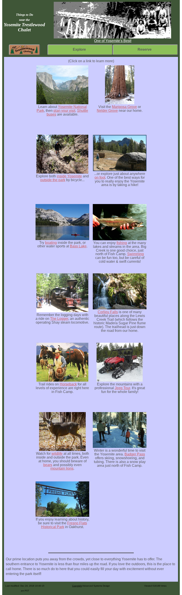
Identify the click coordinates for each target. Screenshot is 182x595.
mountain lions (61, 468)
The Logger (59, 319)
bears (47, 465)
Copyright (77, 586)
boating (51, 242)
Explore (79, 49)
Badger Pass (135, 454)
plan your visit (64, 110)
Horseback (68, 384)
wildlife (57, 453)
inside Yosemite (69, 176)
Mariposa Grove (124, 107)
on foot (100, 177)
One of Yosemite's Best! (112, 41)
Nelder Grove (107, 110)
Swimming (135, 254)
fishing (122, 243)
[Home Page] (24, 49)
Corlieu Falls (108, 312)
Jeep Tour (122, 388)
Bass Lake (78, 246)
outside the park (52, 180)
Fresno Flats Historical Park (64, 525)
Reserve (145, 49)
